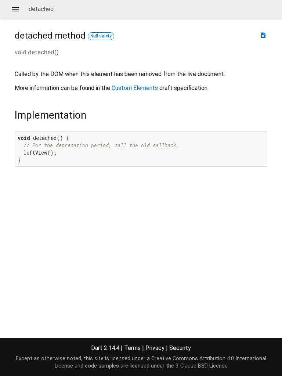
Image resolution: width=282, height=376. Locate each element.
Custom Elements (135, 87)
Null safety (101, 36)
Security (180, 347)
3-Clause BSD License (202, 366)
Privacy (154, 347)
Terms (132, 347)
